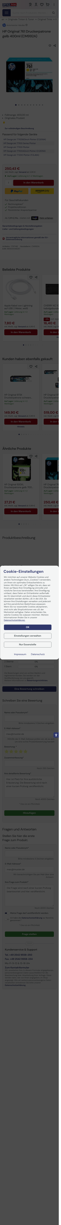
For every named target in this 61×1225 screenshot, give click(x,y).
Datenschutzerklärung (14, 620)
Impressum (20, 654)
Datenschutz (38, 654)
